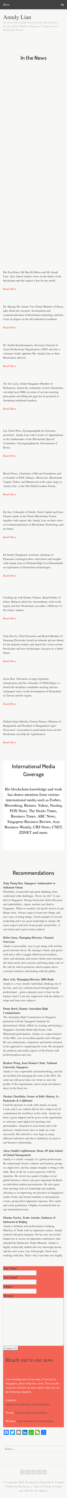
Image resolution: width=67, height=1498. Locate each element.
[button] (62, 68)
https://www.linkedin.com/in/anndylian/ (28, 1404)
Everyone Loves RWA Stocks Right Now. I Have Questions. (26, 89)
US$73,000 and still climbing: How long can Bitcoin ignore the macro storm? (29, 179)
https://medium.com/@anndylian (35, 1421)
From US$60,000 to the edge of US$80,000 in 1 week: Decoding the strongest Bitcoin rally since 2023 (29, 107)
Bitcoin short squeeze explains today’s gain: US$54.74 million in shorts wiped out (28, 225)
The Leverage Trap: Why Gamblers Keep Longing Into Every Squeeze (26, 146)
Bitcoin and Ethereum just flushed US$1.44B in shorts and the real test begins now (28, 128)
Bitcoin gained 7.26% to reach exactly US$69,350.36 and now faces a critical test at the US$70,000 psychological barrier (28, 202)
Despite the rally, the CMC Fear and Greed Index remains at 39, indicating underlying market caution (28, 245)
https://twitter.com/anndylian (31, 1412)
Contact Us (10, 1348)
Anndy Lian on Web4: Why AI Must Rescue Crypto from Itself (28, 163)
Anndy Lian (17, 17)
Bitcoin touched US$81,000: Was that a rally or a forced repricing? (25, 72)
